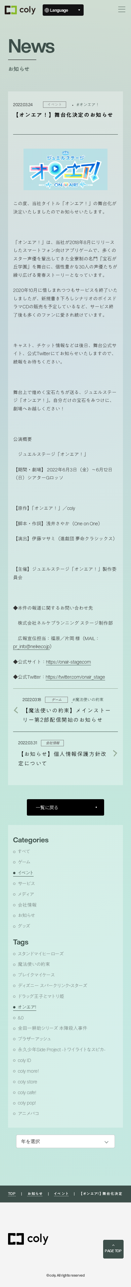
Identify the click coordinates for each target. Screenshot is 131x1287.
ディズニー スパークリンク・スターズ (52, 985)
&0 (21, 1017)
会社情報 (27, 905)
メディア (26, 894)
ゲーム (24, 862)
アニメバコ (28, 1113)
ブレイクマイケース (36, 975)
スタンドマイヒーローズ (41, 954)
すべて (24, 851)
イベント (26, 872)
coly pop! (27, 1103)
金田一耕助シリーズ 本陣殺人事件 (52, 1028)
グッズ (24, 926)
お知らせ (26, 915)
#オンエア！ (88, 104)
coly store (27, 1081)
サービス (26, 883)
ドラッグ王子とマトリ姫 (41, 996)
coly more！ (28, 1071)
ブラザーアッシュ (34, 1039)
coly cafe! (27, 1092)
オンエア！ (27, 1007)
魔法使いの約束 (34, 964)
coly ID (24, 1060)
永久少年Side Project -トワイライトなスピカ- (61, 1049)
